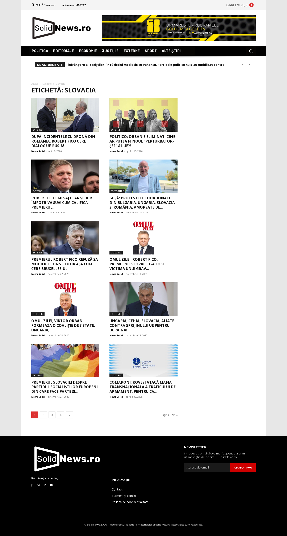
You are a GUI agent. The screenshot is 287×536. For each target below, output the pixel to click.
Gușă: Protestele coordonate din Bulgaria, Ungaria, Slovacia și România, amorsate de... (142, 203)
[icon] (251, 5)
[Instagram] (38, 485)
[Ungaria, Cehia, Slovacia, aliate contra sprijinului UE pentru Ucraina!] (143, 299)
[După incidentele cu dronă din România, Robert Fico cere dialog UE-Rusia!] (65, 115)
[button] (251, 51)
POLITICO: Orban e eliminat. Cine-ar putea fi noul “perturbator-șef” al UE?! (142, 141)
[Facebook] (32, 485)
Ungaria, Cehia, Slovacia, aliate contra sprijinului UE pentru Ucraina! (141, 325)
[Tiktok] (45, 485)
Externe (37, 129)
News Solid (38, 151)
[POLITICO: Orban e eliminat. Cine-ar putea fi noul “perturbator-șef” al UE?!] (143, 115)
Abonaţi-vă (243, 467)
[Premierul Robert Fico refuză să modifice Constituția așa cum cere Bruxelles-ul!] (65, 237)
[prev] (242, 64)
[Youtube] (51, 485)
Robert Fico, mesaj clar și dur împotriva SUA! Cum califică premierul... (61, 203)
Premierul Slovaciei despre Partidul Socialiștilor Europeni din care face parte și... (64, 387)
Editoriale (117, 191)
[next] (249, 64)
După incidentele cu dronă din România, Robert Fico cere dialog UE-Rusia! (63, 141)
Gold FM (116, 252)
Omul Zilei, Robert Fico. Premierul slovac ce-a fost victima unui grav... (137, 264)
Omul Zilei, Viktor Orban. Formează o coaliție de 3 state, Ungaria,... (63, 325)
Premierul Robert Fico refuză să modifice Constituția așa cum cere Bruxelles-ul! (64, 264)
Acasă (34, 84)
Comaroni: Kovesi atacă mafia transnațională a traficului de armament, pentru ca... (142, 387)
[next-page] (69, 414)
